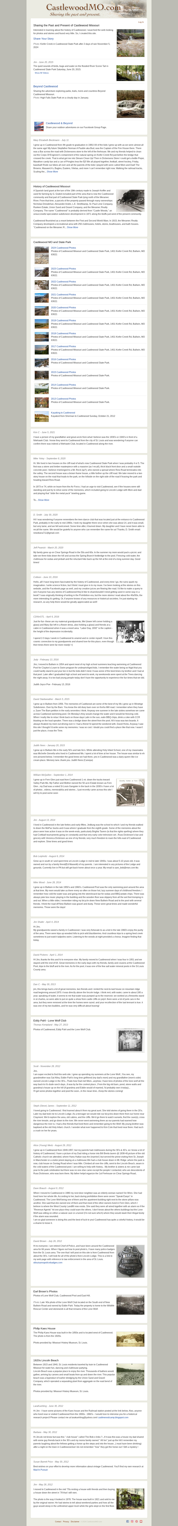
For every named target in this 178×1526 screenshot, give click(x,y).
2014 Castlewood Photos (63, 385)
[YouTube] (141, 1522)
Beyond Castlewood (45, 86)
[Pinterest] (136, 1522)
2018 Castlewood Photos (63, 333)
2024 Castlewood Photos (63, 248)
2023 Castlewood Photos (63, 269)
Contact (58, 1522)
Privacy (66, 1522)
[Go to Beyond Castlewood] (130, 117)
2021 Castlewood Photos (63, 294)
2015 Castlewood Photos (63, 372)
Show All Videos (42, 73)
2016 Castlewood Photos (63, 359)
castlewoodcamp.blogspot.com (113, 1417)
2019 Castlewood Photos (63, 320)
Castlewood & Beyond (59, 123)
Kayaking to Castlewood (63, 413)
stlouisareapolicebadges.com (47, 1262)
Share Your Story (43, 38)
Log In (141, 22)
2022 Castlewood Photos (63, 281)
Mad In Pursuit (40, 1470)
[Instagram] (132, 1522)
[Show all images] (130, 56)
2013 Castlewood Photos (63, 399)
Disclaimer (75, 1522)
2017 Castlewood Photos (63, 346)
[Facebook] (127, 1522)
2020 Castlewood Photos (63, 307)
